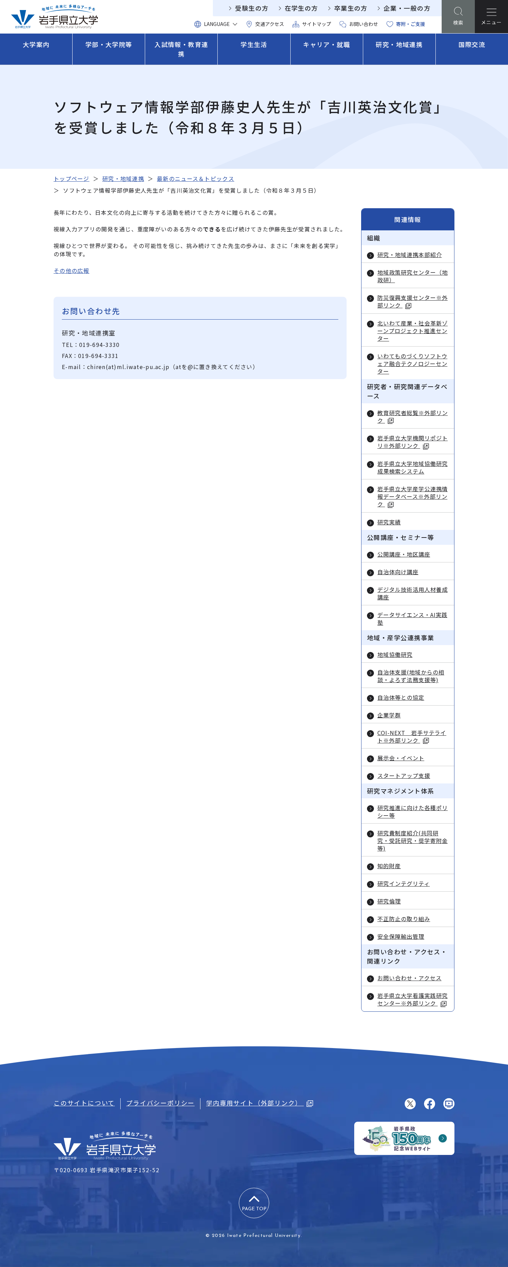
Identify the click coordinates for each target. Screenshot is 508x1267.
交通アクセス (269, 23)
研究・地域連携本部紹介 (409, 254)
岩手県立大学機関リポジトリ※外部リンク (412, 442)
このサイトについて (84, 1102)
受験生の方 (252, 7)
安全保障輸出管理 (400, 936)
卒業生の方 (351, 7)
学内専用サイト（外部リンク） (255, 1102)
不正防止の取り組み (403, 918)
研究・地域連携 (399, 44)
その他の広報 (72, 270)
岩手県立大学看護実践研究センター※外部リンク (412, 999)
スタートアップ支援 (403, 775)
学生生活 (254, 44)
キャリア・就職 (326, 44)
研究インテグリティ (403, 883)
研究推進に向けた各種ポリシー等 (412, 811)
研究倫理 (389, 901)
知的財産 (389, 866)
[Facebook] (429, 1103)
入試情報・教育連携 (181, 49)
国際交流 (472, 44)
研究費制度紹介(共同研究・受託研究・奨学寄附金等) (412, 840)
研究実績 (389, 522)
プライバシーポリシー (160, 1102)
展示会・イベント (400, 758)
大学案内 (36, 44)
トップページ (72, 178)
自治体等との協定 (400, 697)
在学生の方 (301, 7)
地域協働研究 (395, 654)
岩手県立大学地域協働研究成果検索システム (412, 467)
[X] (410, 1103)
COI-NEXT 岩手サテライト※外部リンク (411, 736)
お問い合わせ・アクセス (409, 978)
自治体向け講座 (397, 572)
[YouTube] (448, 1103)
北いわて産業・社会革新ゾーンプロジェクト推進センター (412, 330)
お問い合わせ (363, 23)
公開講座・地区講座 (403, 554)
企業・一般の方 (407, 7)
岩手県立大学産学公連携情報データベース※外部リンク (412, 496)
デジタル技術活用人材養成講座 (412, 593)
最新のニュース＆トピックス (195, 178)
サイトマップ (316, 23)
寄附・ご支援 (410, 23)
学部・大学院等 (108, 44)
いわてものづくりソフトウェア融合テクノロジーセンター (412, 363)
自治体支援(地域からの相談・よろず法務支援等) (410, 675)
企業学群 (389, 715)
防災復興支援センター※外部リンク (412, 301)
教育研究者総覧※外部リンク (412, 416)
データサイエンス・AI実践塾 (412, 618)
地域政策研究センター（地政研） (412, 276)
